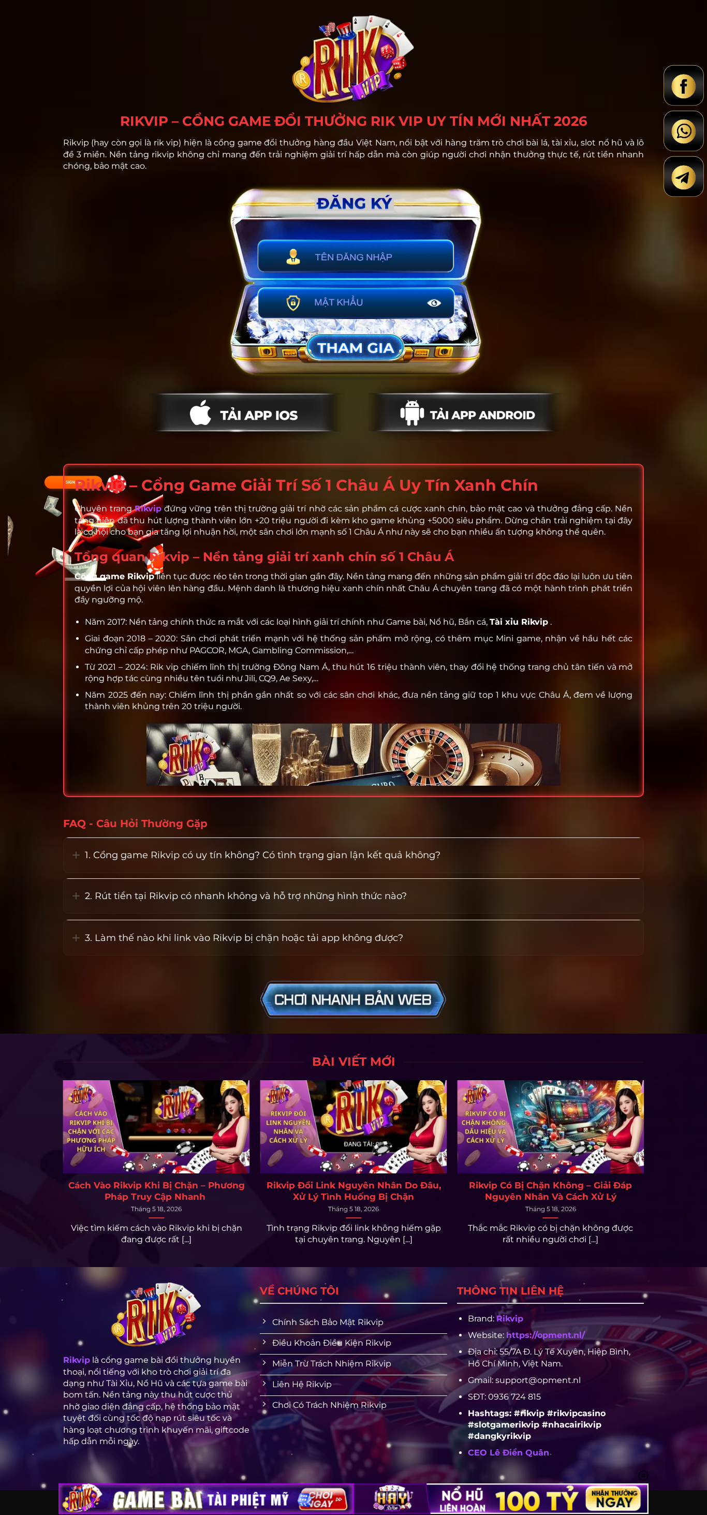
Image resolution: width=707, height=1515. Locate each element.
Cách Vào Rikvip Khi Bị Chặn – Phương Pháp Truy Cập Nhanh (156, 1191)
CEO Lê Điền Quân (508, 1453)
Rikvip (509, 1318)
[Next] (624, 1144)
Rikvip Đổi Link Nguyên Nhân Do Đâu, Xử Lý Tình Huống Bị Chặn (354, 1191)
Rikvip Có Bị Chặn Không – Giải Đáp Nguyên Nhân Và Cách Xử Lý (550, 1191)
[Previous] (82, 1144)
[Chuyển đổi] (76, 855)
